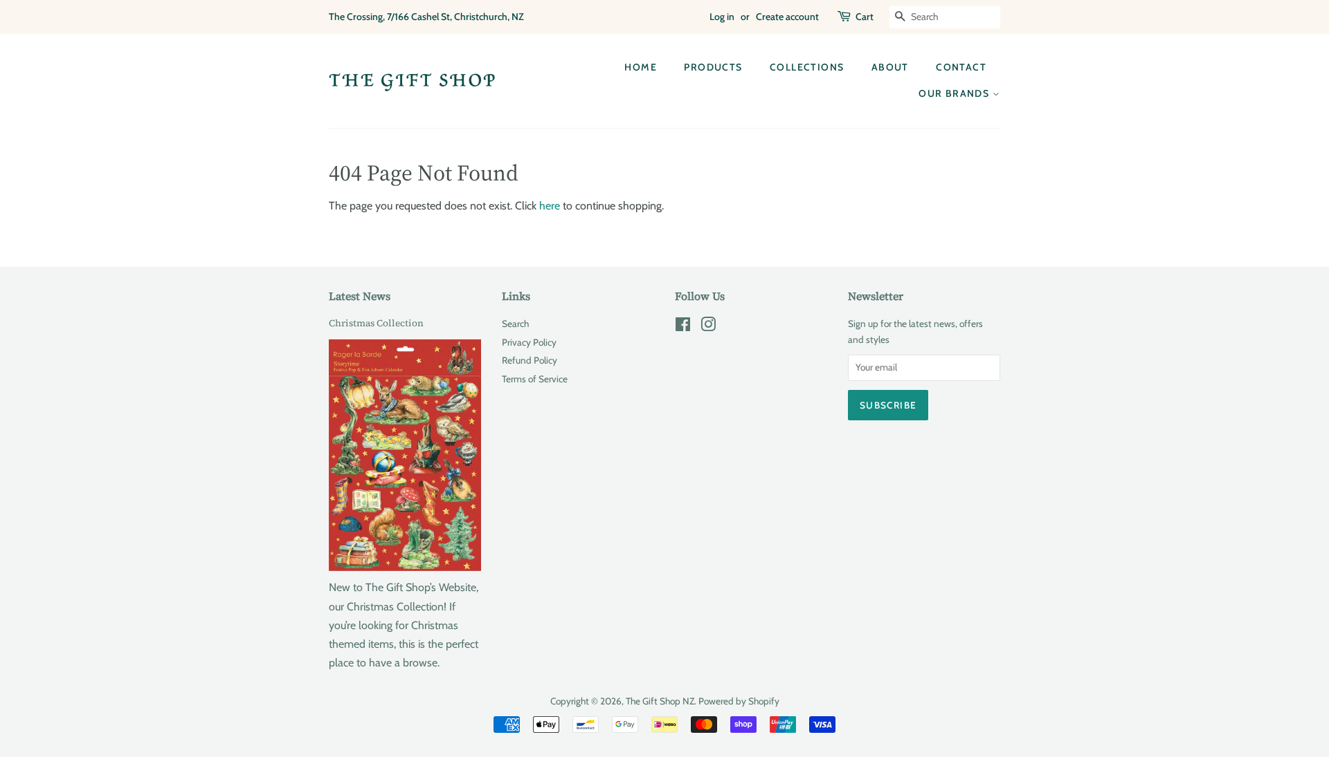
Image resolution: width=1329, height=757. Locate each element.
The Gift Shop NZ (660, 701)
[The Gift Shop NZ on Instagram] (708, 327)
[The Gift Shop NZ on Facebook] (683, 327)
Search (515, 323)
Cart (865, 16)
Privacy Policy (529, 342)
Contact (961, 67)
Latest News (359, 295)
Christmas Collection (376, 323)
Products (713, 67)
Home (640, 67)
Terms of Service (535, 378)
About (890, 67)
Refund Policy (529, 360)
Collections (807, 67)
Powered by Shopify (738, 701)
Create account (787, 16)
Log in (721, 16)
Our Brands (955, 93)
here (549, 205)
